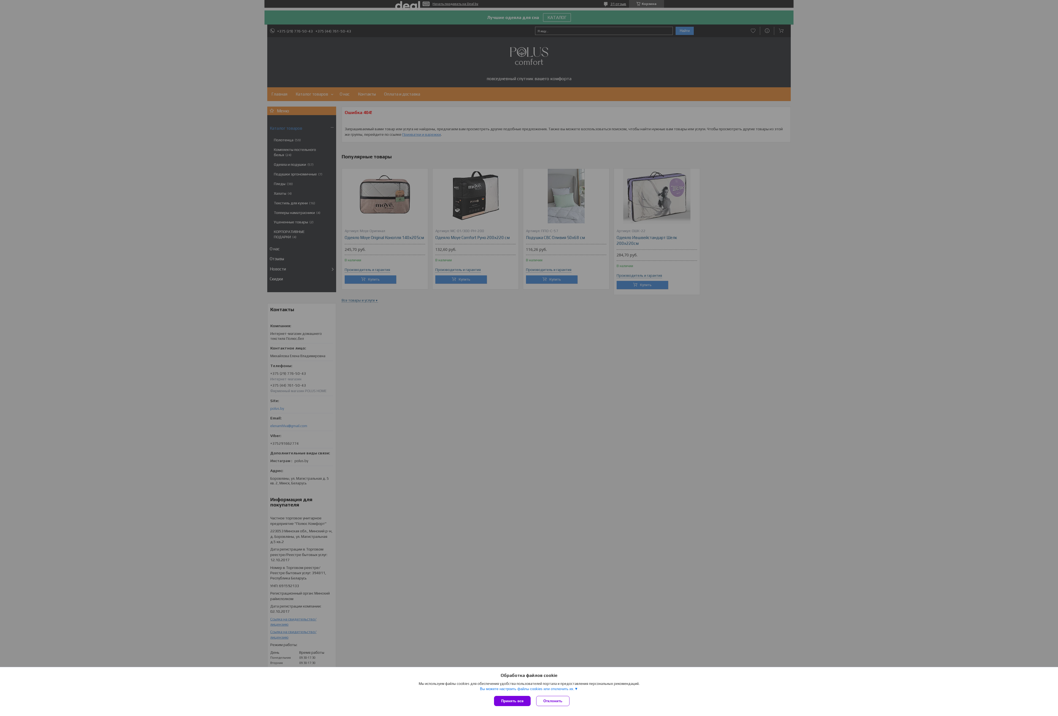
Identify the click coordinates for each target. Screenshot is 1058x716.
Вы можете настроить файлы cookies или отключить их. (527, 689)
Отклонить (552, 701)
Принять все (512, 701)
